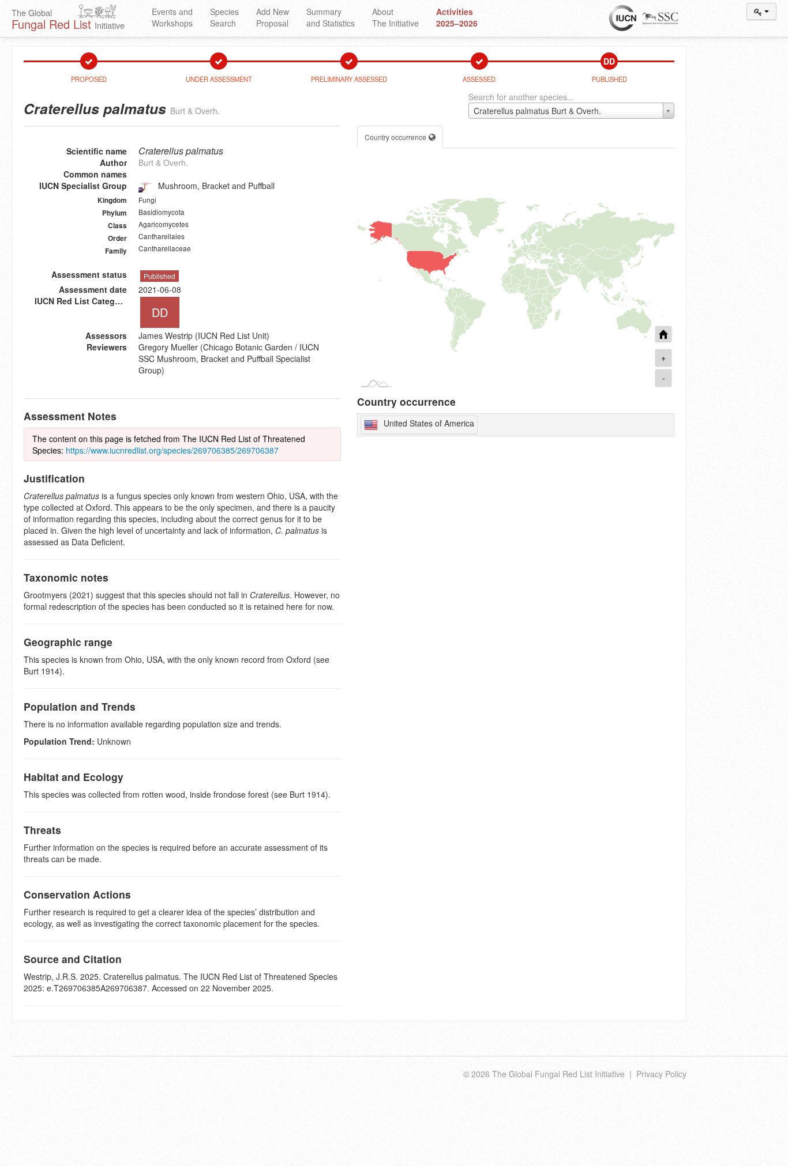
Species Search (224, 17)
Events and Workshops (172, 17)
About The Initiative (395, 17)
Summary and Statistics (330, 17)
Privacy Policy (661, 1074)
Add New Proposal (272, 17)
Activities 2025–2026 (457, 17)
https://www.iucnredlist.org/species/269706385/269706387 (172, 450)
